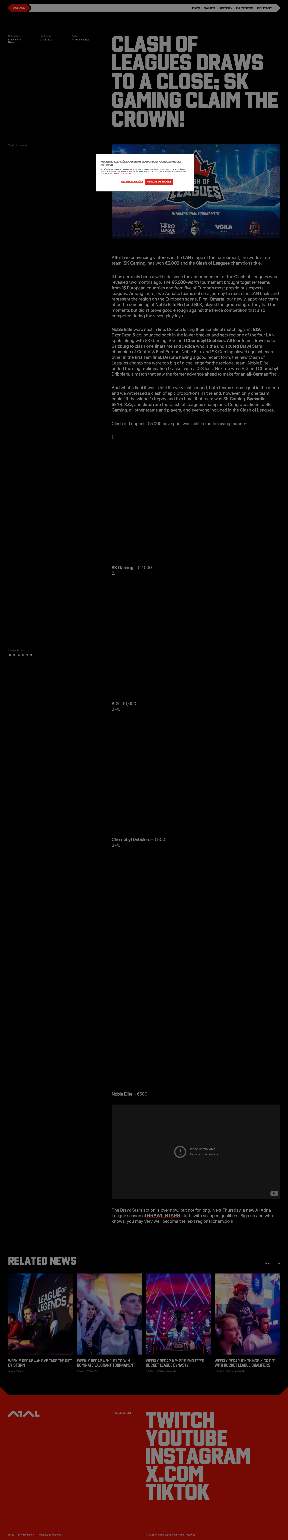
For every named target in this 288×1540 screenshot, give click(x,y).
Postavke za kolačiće (132, 181)
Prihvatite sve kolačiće (159, 182)
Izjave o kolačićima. (122, 174)
